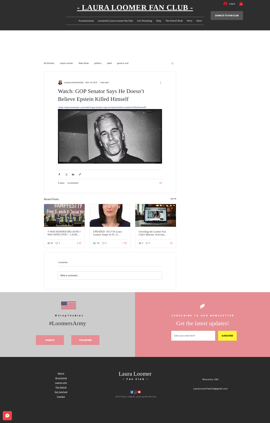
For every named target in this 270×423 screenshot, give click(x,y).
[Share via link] (80, 174)
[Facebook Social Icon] (131, 392)
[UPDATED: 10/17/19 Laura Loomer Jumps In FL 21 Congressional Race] (110, 215)
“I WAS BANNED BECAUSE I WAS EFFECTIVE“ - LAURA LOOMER (63, 233)
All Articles (49, 63)
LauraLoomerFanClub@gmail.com (210, 388)
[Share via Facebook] (59, 174)
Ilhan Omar (84, 63)
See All (173, 199)
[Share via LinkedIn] (73, 174)
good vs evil (122, 63)
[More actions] (160, 82)
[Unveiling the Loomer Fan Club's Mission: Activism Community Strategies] (155, 215)
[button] (241, 3)
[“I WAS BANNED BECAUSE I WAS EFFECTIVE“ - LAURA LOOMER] (64, 215)
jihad (109, 63)
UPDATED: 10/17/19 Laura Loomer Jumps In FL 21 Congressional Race (107, 233)
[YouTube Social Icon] (139, 392)
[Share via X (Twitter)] (66, 174)
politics (97, 63)
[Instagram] (135, 392)
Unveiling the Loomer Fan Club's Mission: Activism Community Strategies (152, 233)
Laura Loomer (66, 63)
